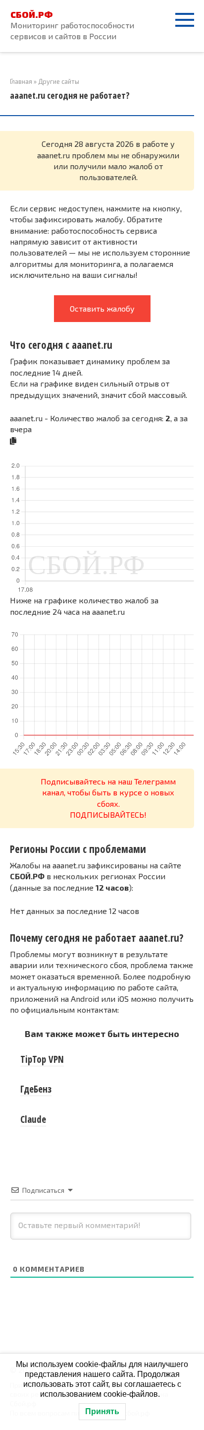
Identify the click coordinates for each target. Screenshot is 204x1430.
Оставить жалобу (102, 308)
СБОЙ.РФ (31, 14)
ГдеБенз (35, 1089)
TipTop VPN (42, 1059)
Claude (33, 1119)
